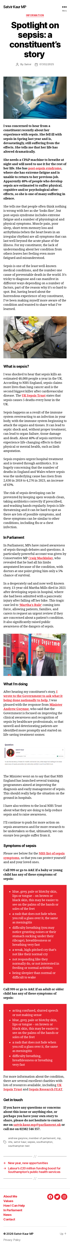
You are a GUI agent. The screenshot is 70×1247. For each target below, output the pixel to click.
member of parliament (42, 1138)
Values (8, 1201)
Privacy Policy (12, 1240)
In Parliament (12, 1210)
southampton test (19, 1145)
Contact (9, 1219)
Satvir (27, 64)
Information (35, 15)
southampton (44, 1142)
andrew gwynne (18, 1138)
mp (59, 1138)
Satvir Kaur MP (14, 7)
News (7, 1215)
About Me (10, 1196)
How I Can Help (14, 1205)
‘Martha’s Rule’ (30, 605)
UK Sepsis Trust (34, 396)
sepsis (31, 1142)
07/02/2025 (46, 64)
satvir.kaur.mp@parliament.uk (37, 1125)
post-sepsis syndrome (44, 168)
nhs (10, 1142)
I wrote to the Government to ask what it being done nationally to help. (33, 696)
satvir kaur (20, 1142)
